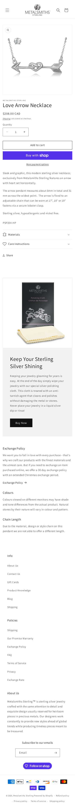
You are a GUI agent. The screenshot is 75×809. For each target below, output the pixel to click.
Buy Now (21, 422)
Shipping (6, 118)
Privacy (11, 671)
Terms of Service (16, 663)
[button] (7, 10)
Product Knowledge (19, 590)
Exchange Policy (13, 482)
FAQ (9, 655)
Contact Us (13, 574)
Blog (10, 598)
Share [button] (9, 255)
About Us (12, 565)
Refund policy (62, 795)
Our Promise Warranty (20, 638)
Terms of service (38, 801)
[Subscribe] (56, 752)
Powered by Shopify (43, 795)
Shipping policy (57, 801)
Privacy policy (20, 801)
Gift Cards (13, 582)
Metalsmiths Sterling (23, 795)
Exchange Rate (15, 680)
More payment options (37, 164)
